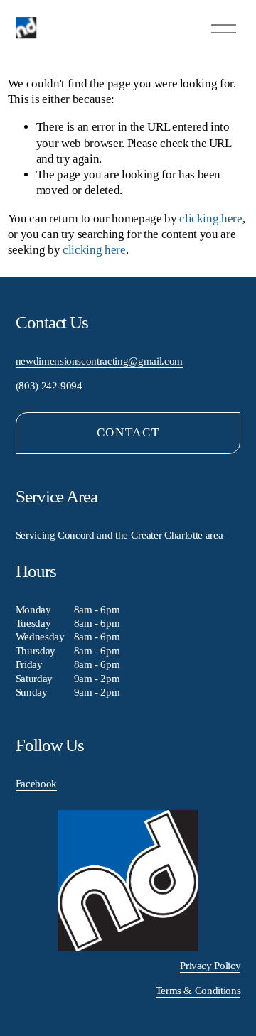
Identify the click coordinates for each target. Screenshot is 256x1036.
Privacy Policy (210, 965)
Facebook (36, 783)
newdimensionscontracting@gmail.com (99, 361)
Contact (128, 432)
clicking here (210, 218)
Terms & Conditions (198, 990)
